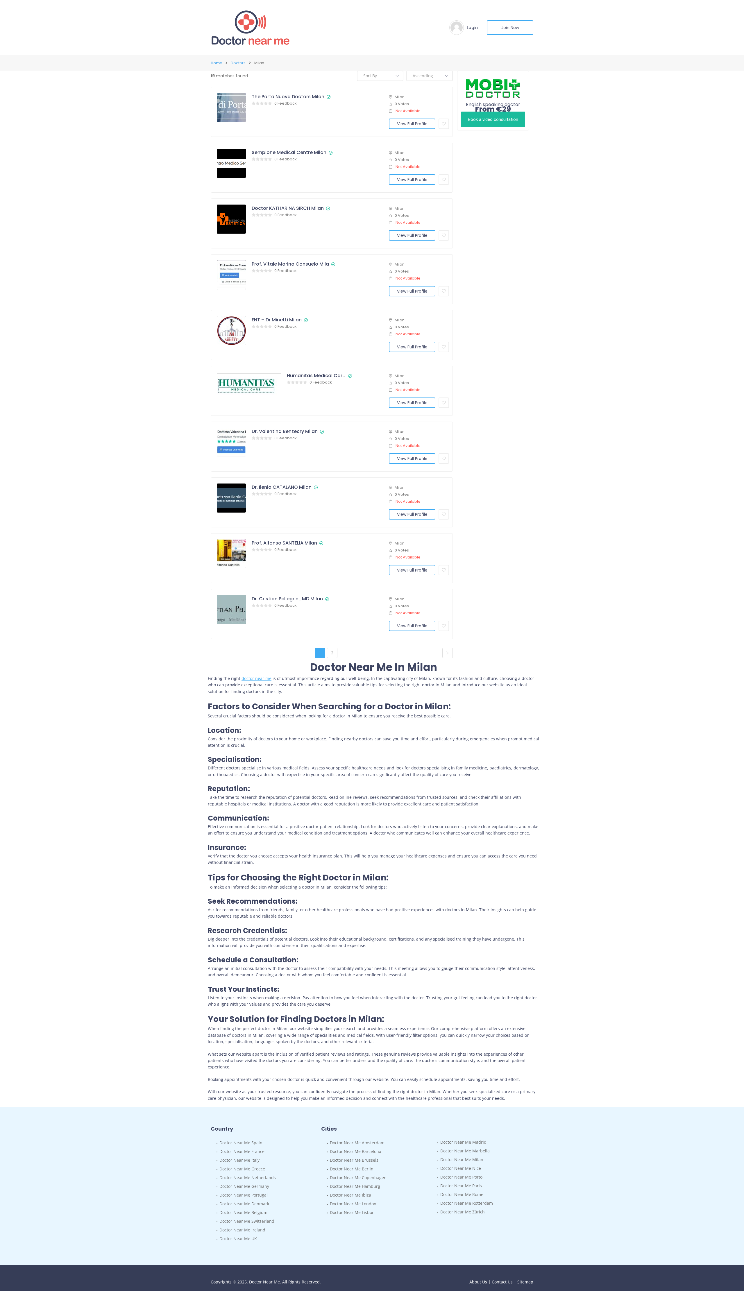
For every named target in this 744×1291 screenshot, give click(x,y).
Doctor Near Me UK (238, 1238)
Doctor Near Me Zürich (462, 1212)
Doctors (238, 63)
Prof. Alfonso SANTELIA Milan (284, 543)
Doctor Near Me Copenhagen (358, 1177)
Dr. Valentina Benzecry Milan (285, 431)
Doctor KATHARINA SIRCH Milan (288, 208)
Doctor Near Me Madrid (463, 1142)
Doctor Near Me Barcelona (355, 1151)
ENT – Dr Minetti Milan (277, 320)
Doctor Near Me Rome (461, 1194)
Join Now (510, 28)
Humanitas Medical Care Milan (316, 376)
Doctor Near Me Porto (461, 1177)
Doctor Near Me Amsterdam (357, 1142)
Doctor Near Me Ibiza (350, 1195)
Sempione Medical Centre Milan (289, 152)
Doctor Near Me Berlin (351, 1169)
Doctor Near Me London (353, 1203)
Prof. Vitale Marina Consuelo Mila (290, 264)
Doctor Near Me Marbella (465, 1151)
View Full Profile (412, 124)
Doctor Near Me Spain (240, 1142)
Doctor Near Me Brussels (354, 1160)
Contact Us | (504, 1282)
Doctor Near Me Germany (244, 1186)
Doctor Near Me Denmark (244, 1203)
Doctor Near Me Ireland (242, 1230)
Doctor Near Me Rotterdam (466, 1203)
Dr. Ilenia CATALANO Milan (282, 487)
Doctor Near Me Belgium (243, 1212)
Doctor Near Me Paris (461, 1185)
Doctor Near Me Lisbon (352, 1212)
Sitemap (525, 1282)
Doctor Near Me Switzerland (246, 1221)
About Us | (480, 1282)
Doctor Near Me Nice (460, 1168)
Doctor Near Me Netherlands (247, 1177)
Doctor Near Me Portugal (243, 1195)
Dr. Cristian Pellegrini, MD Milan (287, 599)
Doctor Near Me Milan (461, 1159)
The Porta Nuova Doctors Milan (288, 97)
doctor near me (256, 678)
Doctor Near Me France (241, 1151)
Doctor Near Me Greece (242, 1169)
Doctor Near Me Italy (239, 1160)
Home (216, 63)
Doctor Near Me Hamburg (355, 1186)
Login (472, 28)
